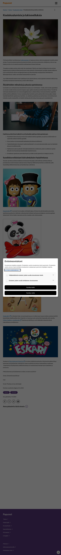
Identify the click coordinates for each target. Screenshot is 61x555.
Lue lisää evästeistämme (12, 270)
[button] (53, 275)
